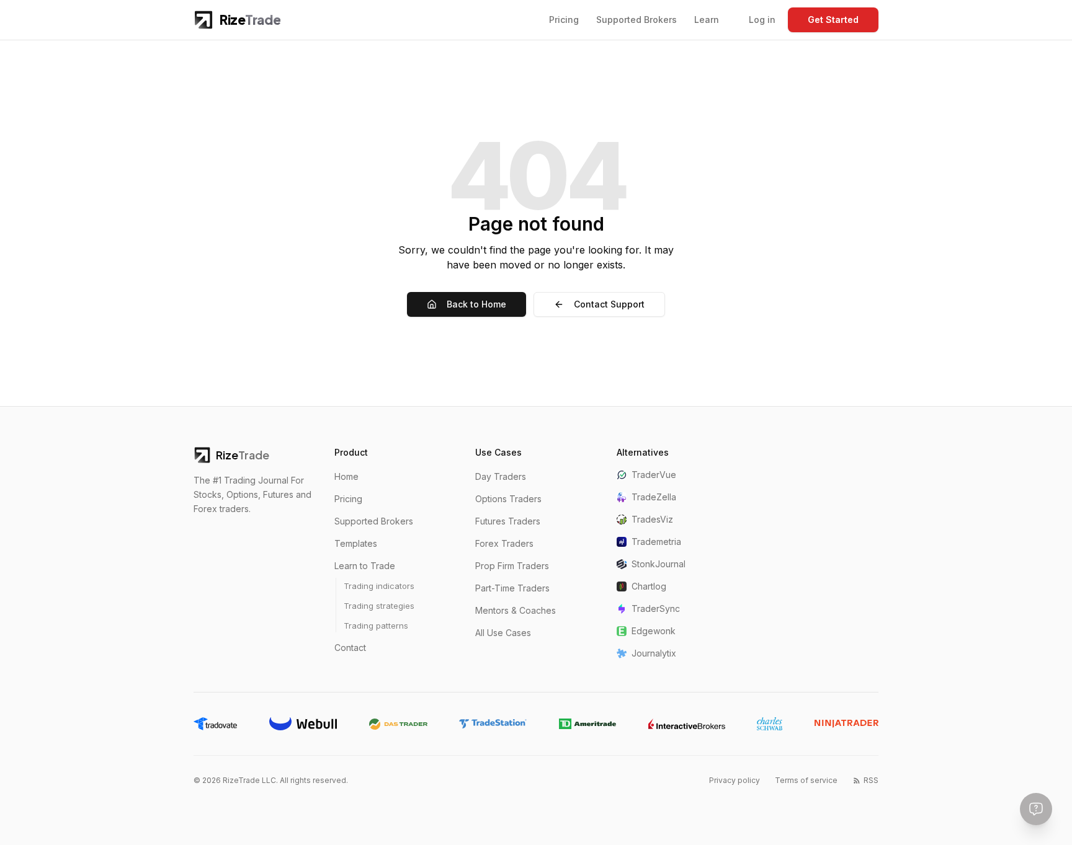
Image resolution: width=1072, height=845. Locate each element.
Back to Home (476, 304)
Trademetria (656, 541)
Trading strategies (379, 606)
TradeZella (654, 497)
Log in (762, 19)
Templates (355, 543)
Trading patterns (376, 625)
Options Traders (508, 498)
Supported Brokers (636, 19)
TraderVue (654, 474)
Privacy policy (734, 780)
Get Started (833, 19)
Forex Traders (504, 543)
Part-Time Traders (512, 588)
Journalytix (654, 653)
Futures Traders (507, 521)
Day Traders (500, 476)
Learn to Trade (364, 565)
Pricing (564, 19)
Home (346, 476)
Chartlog (649, 586)
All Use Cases (503, 632)
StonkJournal (659, 564)
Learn (706, 19)
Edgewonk (654, 631)
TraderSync (656, 608)
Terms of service (806, 780)
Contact (350, 647)
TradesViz (652, 519)
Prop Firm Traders (512, 565)
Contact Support (609, 304)
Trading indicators (379, 586)
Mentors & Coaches (515, 610)
